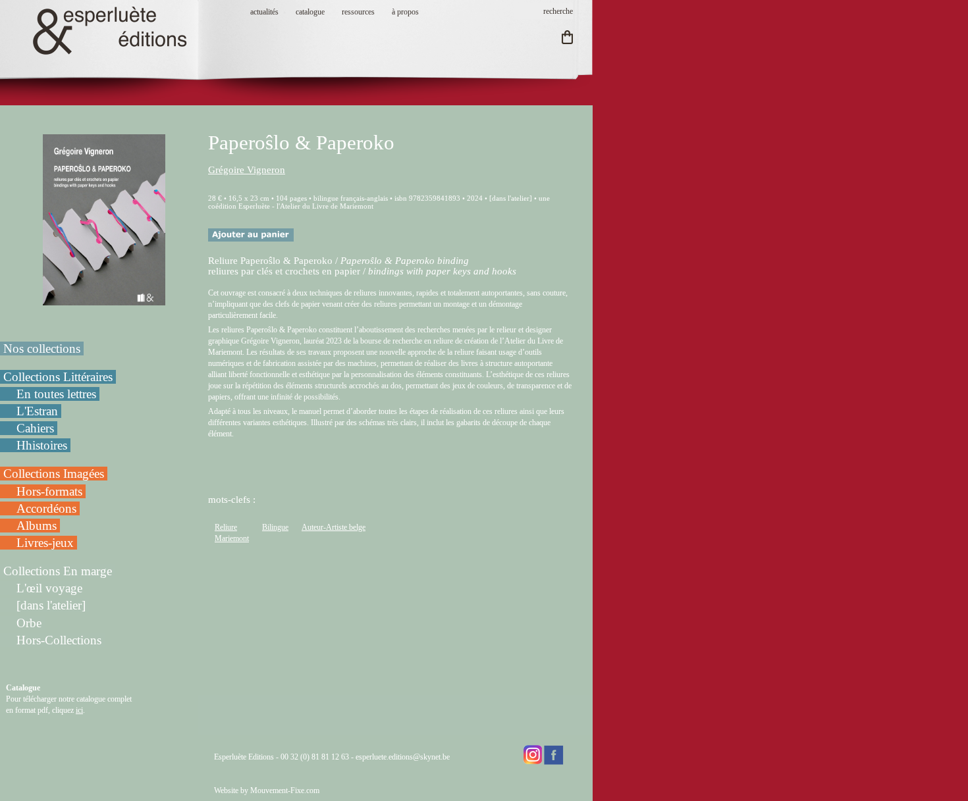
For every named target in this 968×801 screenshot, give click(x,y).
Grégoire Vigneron (246, 170)
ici (79, 710)
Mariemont (232, 538)
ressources (358, 11)
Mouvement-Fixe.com (284, 790)
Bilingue (275, 527)
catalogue (310, 11)
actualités (264, 11)
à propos (405, 11)
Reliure (226, 527)
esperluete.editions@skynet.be (403, 757)
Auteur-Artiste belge (333, 527)
